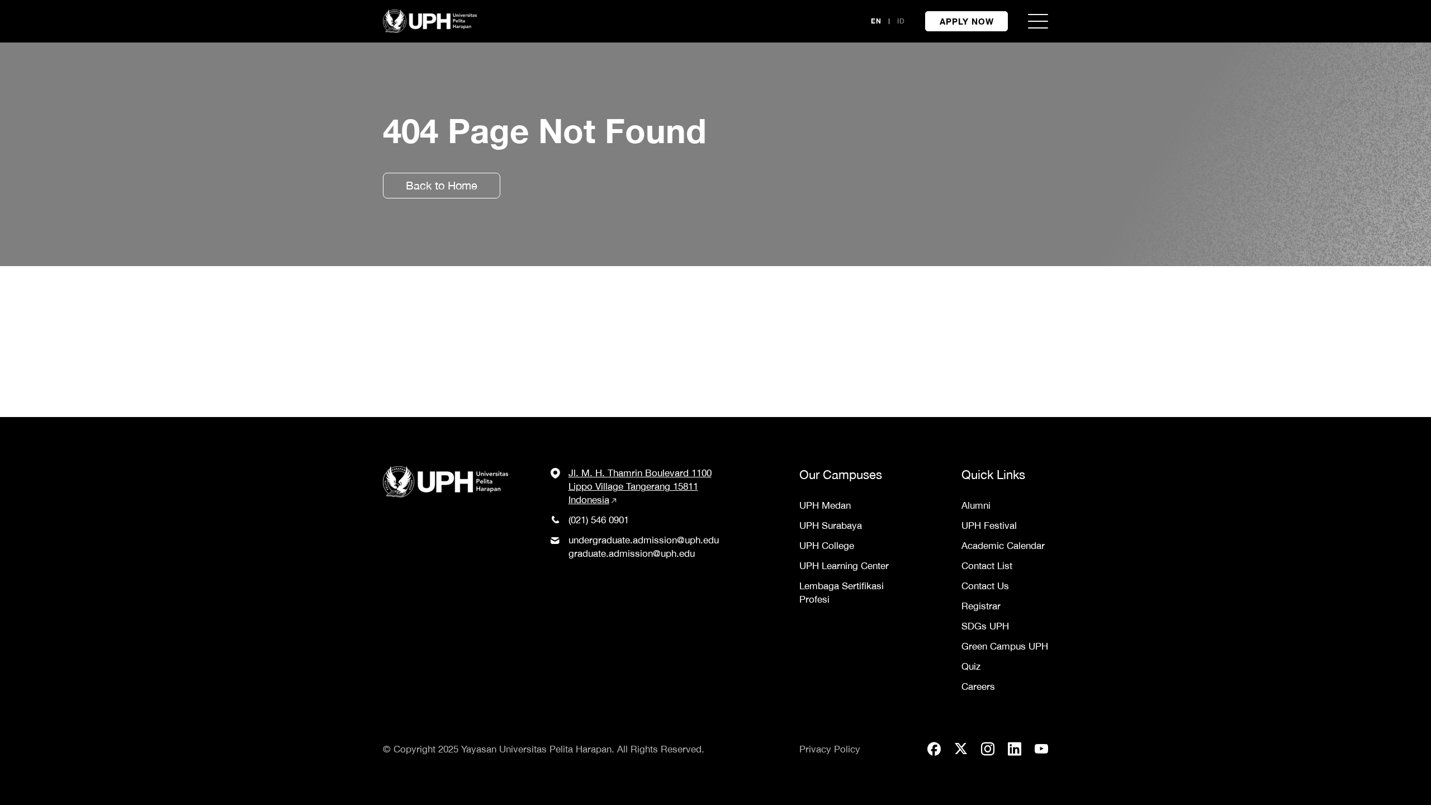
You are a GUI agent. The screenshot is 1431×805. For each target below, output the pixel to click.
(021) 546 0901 (598, 519)
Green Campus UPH (1004, 646)
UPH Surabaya (830, 525)
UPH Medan (825, 505)
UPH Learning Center (844, 565)
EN (876, 21)
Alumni (976, 505)
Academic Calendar (1003, 545)
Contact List (986, 565)
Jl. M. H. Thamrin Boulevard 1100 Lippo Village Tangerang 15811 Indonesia (640, 486)
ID (901, 21)
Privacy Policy (829, 749)
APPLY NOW (967, 21)
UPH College (826, 545)
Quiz (970, 666)
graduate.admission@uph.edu (631, 553)
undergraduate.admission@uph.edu (643, 540)
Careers (978, 686)
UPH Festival (989, 525)
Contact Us (985, 585)
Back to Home (441, 185)
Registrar (981, 606)
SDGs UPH (985, 626)
